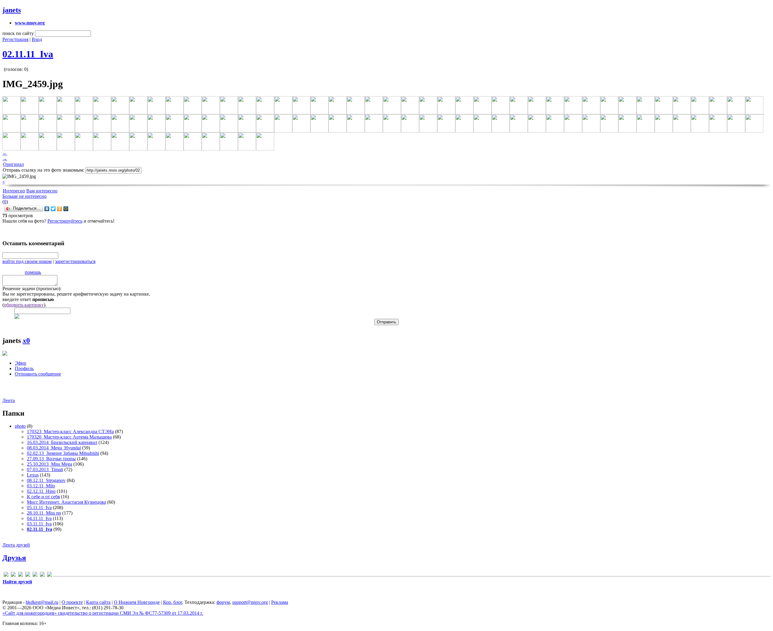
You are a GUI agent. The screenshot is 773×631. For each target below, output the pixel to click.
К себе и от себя (43, 496)
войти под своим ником (27, 261)
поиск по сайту (18, 33)
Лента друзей (16, 544)
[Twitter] (53, 209)
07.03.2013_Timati (45, 469)
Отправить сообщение (38, 373)
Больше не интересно (24, 196)
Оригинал (13, 164)
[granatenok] (13, 575)
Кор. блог (172, 602)
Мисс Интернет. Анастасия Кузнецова (66, 502)
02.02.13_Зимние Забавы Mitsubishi (63, 453)
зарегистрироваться (75, 261)
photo (20, 426)
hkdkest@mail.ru (42, 602)
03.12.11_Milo (41, 485)
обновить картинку (24, 304)
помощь (33, 272)
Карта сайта (98, 602)
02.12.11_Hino (41, 491)
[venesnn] (42, 575)
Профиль (24, 368)
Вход (37, 39)
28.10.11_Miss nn (44, 512)
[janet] (20, 575)
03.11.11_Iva (39, 523)
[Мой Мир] (66, 209)
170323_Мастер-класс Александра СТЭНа (70, 431)
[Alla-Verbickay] (6, 575)
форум (223, 602)
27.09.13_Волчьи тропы (51, 458)
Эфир (20, 363)
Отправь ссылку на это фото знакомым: (43, 170)
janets (11, 10)
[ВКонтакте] (47, 209)
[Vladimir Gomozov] (49, 575)
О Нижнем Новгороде (137, 602)
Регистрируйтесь (64, 221)
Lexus (33, 474)
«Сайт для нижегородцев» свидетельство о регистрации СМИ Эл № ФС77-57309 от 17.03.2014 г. (102, 613)
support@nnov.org (250, 602)
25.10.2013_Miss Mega (49, 464)
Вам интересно (41, 190)
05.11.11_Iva (39, 507)
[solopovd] (35, 575)
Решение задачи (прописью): (31, 288)
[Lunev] (27, 575)
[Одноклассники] (59, 209)
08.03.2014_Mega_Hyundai (54, 447)
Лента (8, 400)
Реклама (279, 602)
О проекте (72, 602)
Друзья (14, 558)
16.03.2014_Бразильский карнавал (62, 442)
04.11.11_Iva (39, 518)
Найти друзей (17, 581)
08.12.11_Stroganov (46, 480)
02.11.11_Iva (27, 54)
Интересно (14, 190)
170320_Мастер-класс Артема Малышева (69, 436)
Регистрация (15, 39)
